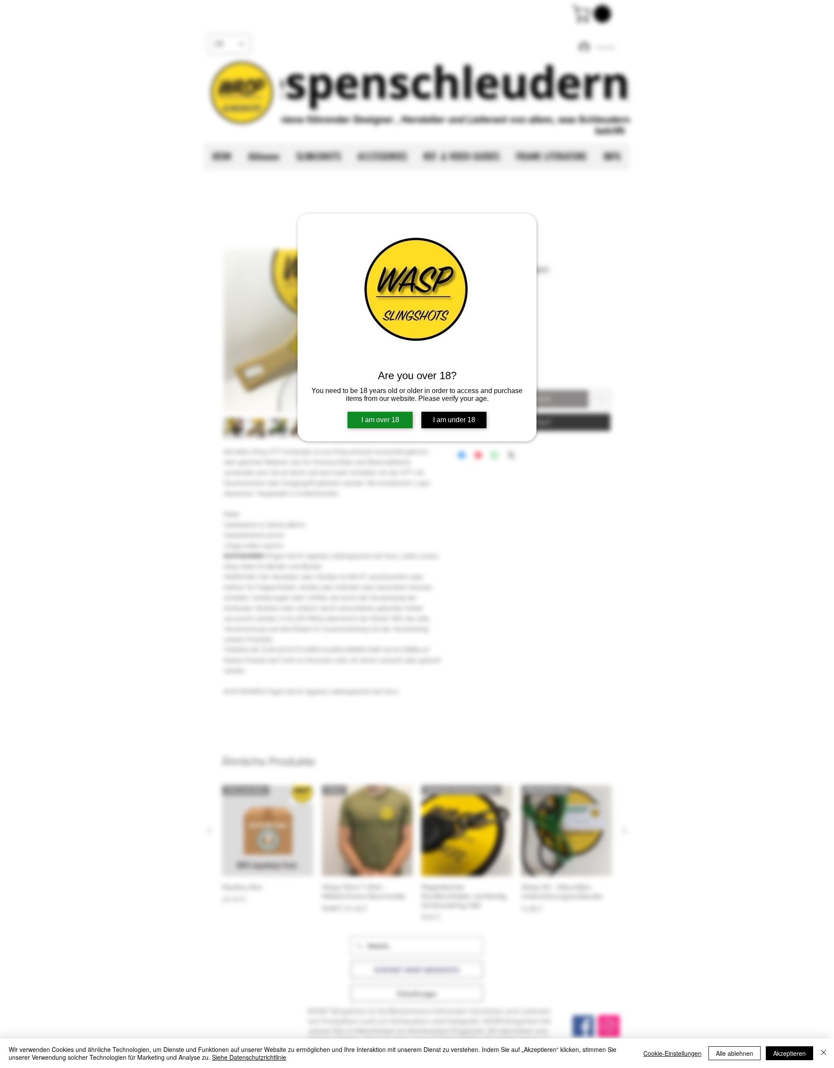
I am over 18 (380, 419)
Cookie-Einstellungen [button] (672, 1053)
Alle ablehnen (734, 1053)
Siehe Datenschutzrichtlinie (249, 1057)
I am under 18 (454, 419)
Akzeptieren (789, 1053)
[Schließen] (823, 1053)
